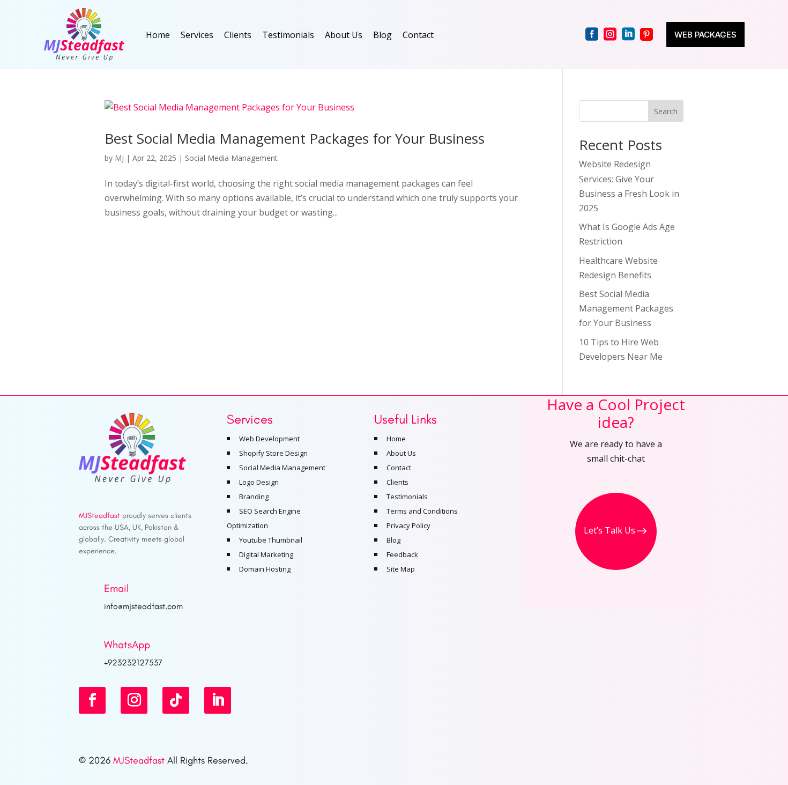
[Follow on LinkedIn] (217, 700)
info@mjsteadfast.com (143, 606)
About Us (343, 35)
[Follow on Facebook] (92, 700)
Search (666, 111)
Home (158, 35)
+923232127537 (133, 662)
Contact (418, 35)
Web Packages (705, 34)
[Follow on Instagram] (134, 700)
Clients (237, 35)
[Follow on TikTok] (175, 700)
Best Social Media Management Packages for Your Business (295, 138)
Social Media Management (231, 158)
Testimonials (288, 35)
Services (197, 35)
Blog (382, 35)
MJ (119, 158)
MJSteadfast (139, 760)
